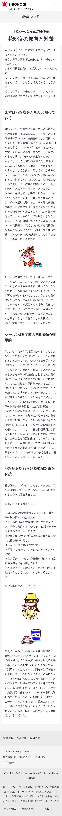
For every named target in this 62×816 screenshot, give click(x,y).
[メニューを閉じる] (58, 6)
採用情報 (35, 738)
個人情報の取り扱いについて (17, 757)
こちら (46, 796)
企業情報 (22, 738)
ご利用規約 (8, 762)
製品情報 (8, 738)
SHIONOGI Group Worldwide (17, 751)
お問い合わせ (42, 757)
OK (47, 808)
